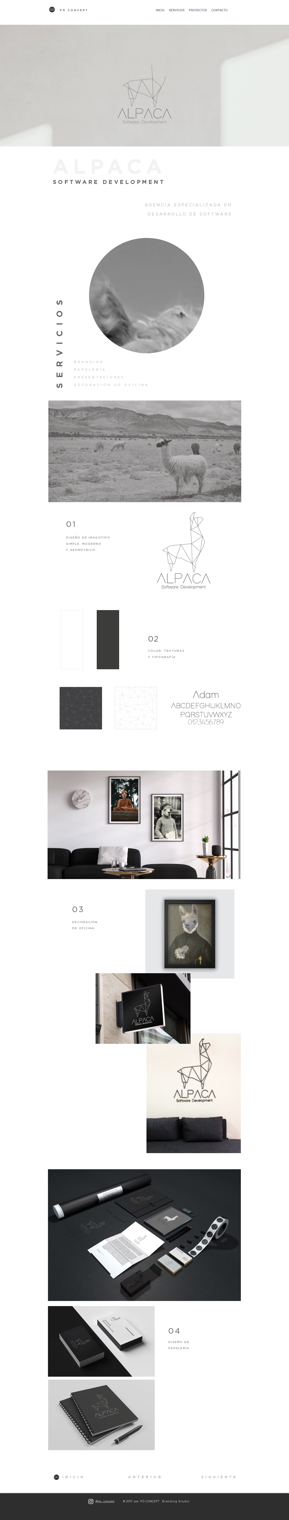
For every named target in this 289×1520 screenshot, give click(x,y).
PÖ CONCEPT (74, 10)
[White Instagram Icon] (90, 1501)
